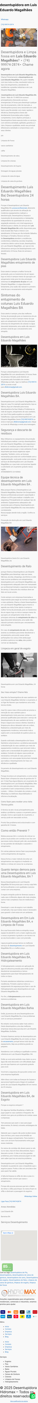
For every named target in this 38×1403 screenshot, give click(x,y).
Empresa (8, 1332)
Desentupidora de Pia (18, 1272)
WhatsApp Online (30, 1196)
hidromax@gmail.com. (14, 387)
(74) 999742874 (27, 419)
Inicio (7, 1327)
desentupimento (16, 946)
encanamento (8, 1041)
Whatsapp (4, 19)
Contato (8, 1329)
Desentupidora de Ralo (18, 1280)
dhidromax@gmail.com (22, 422)
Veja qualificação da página (19, 1401)
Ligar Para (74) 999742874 (11, 1201)
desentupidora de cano (16, 1278)
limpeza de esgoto (21, 1283)
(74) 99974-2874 (7, 24)
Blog (6, 1337)
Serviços (8, 1334)
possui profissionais (19, 208)
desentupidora (5, 1275)
